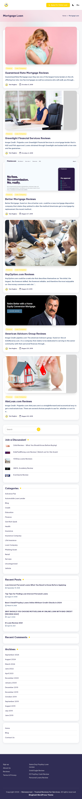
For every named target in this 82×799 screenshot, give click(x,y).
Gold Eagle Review (36, 770)
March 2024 (10, 664)
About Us (7, 768)
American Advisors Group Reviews (25, 333)
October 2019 (11, 697)
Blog (7, 503)
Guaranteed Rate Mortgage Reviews (27, 72)
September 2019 (12, 701)
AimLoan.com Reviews (18, 401)
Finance (9, 68)
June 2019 (9, 715)
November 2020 (12, 678)
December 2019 (11, 687)
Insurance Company (13, 536)
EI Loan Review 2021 (14, 623)
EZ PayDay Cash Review (39, 774)
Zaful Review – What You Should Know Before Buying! (35, 445)
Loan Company (20, 68)
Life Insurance (10, 540)
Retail (7, 554)
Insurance (9, 531)
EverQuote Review (20, 475)
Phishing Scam (11, 550)
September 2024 (12, 655)
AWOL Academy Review (23, 468)
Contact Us (9, 737)
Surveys (8, 559)
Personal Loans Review (38, 778)
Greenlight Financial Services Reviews (27, 138)
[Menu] (77, 5)
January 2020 (11, 683)
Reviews (6, 771)
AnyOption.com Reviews (19, 274)
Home (7, 728)
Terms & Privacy (9, 775)
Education (9, 512)
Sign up (6, 764)
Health (7, 526)
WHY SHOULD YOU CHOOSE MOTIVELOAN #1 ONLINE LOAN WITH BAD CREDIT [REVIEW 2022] (38, 612)
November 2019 (11, 692)
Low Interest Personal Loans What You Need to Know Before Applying (35, 585)
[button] (58, 5)
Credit (7, 508)
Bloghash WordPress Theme (41, 795)
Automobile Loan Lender (15, 498)
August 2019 (10, 706)
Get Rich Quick (11, 522)
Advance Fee (10, 494)
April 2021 (9, 673)
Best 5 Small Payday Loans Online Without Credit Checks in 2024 (33, 603)
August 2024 (10, 659)
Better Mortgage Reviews (20, 199)
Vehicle (8, 568)
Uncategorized (11, 564)
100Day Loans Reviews (22, 459)
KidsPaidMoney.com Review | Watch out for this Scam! (35, 452)
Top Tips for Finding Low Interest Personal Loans (26, 594)
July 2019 (9, 711)
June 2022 (9, 669)
